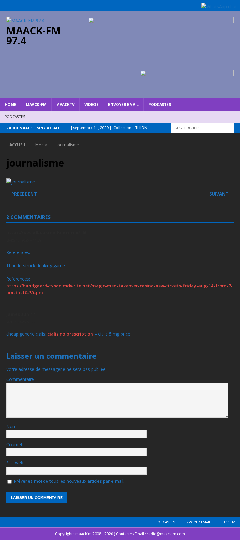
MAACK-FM (36, 104)
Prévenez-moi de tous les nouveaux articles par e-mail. (69, 481)
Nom (11, 426)
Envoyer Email (123, 104)
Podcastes (159, 104)
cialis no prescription (70, 334)
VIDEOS (91, 104)
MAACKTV (65, 104)
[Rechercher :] (202, 127)
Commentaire (20, 379)
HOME (10, 104)
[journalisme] (20, 182)
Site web (14, 463)
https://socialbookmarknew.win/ (43, 232)
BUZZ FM (227, 522)
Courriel (14, 445)
